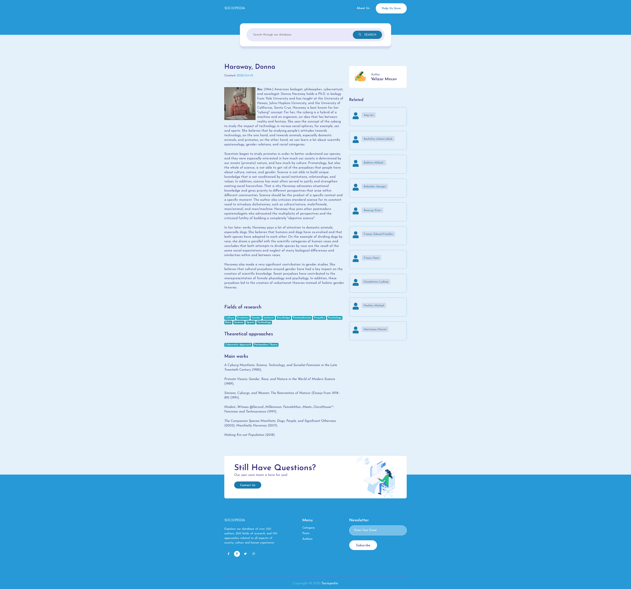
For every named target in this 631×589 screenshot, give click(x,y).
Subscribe (363, 545)
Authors (307, 539)
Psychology (334, 318)
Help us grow (391, 8)
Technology (264, 322)
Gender (256, 318)
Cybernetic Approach (238, 345)
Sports (250, 322)
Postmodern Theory (266, 345)
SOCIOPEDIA (234, 8)
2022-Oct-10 (245, 75)
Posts (306, 533)
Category (308, 527)
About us (363, 8)
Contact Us (247, 485)
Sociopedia (330, 583)
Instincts (269, 318)
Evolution (243, 318)
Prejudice (319, 318)
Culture (229, 318)
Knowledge (283, 318)
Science (239, 322)
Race (228, 322)
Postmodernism (302, 318)
